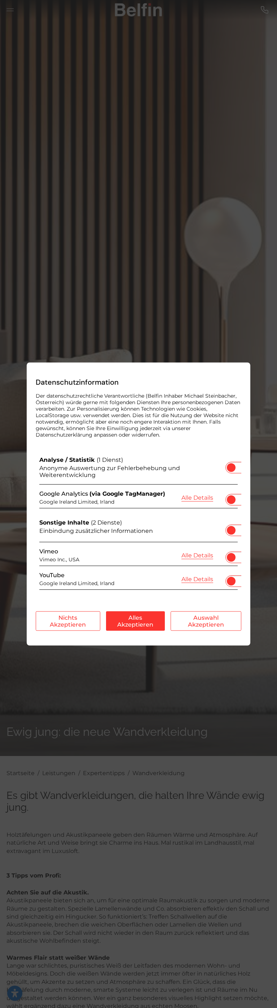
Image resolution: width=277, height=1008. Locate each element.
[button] (231, 467)
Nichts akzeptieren (68, 621)
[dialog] (138, 504)
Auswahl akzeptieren (206, 621)
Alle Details (197, 497)
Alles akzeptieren (135, 621)
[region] (138, 525)
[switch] (231, 465)
